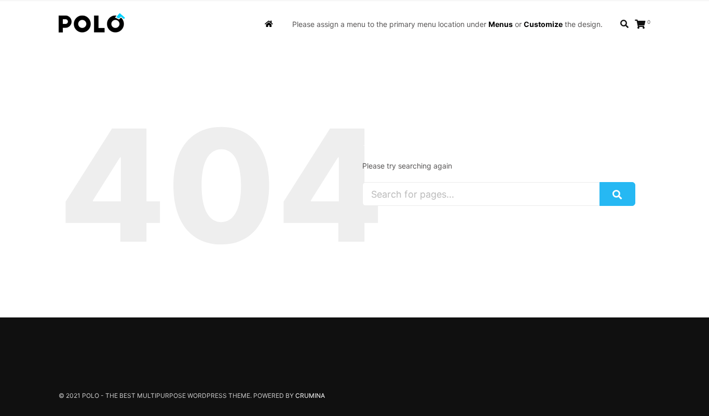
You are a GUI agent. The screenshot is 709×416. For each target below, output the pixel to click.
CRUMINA (310, 395)
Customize (543, 24)
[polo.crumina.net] (92, 24)
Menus (500, 24)
